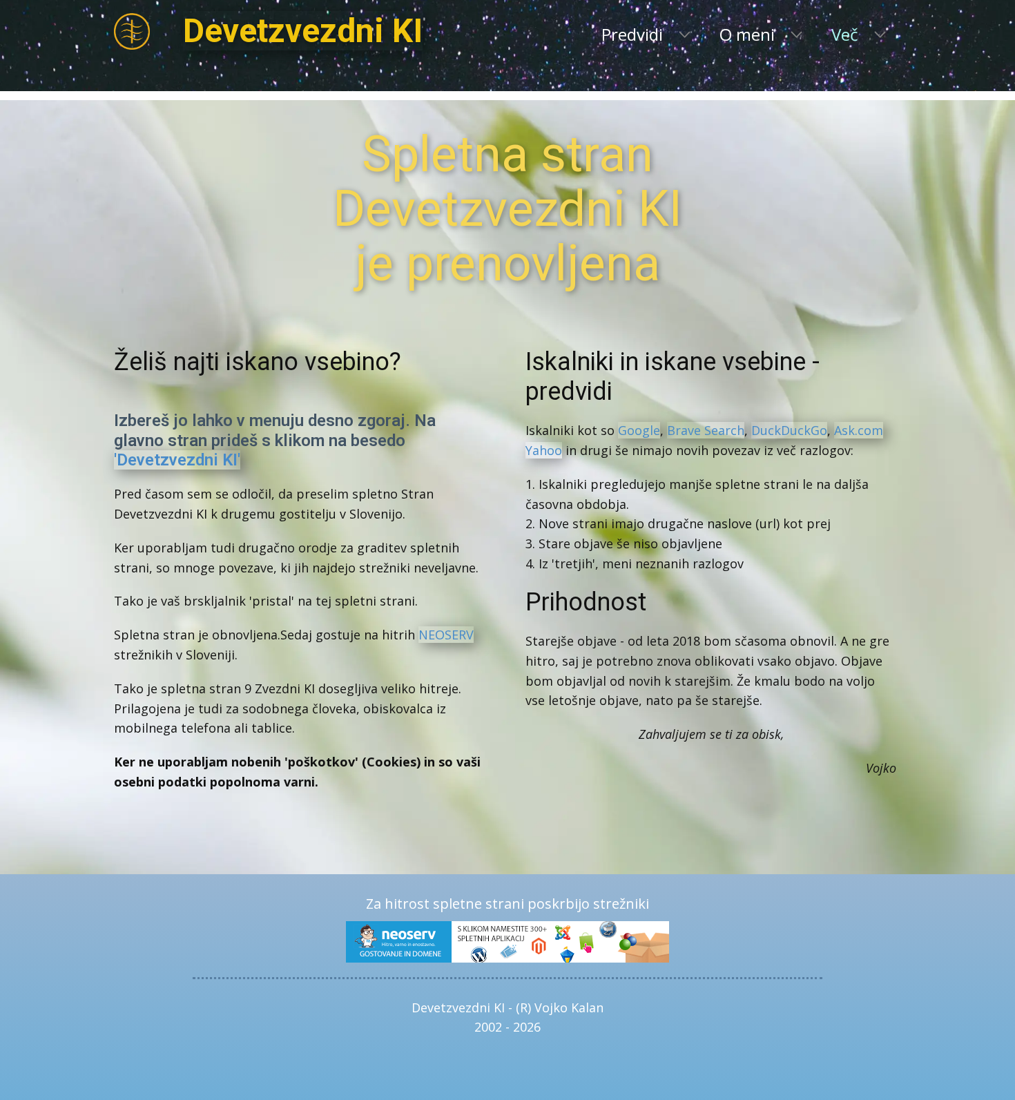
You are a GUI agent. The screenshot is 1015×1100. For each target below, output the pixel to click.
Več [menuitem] (844, 34)
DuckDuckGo (789, 430)
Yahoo (543, 450)
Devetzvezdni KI (303, 30)
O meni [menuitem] (747, 34)
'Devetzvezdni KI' (177, 460)
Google (639, 430)
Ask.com (858, 430)
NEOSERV (446, 634)
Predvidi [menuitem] (632, 34)
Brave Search (705, 430)
